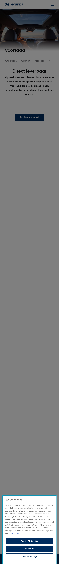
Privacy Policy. (15, 533)
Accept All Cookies (29, 541)
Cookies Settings (29, 556)
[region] (29, 529)
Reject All (29, 549)
